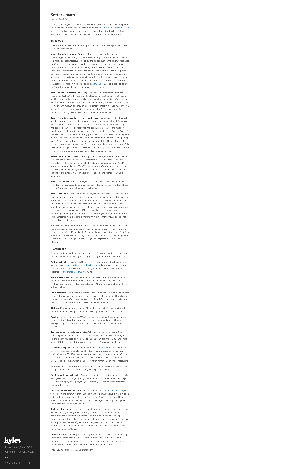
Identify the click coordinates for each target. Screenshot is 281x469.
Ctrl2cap (97, 83)
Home (7, 457)
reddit (106, 31)
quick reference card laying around (84, 265)
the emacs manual (72, 271)
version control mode (113, 390)
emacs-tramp (108, 347)
